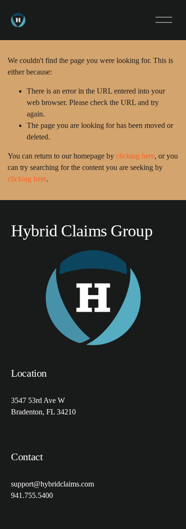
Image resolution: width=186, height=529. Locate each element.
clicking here (135, 156)
